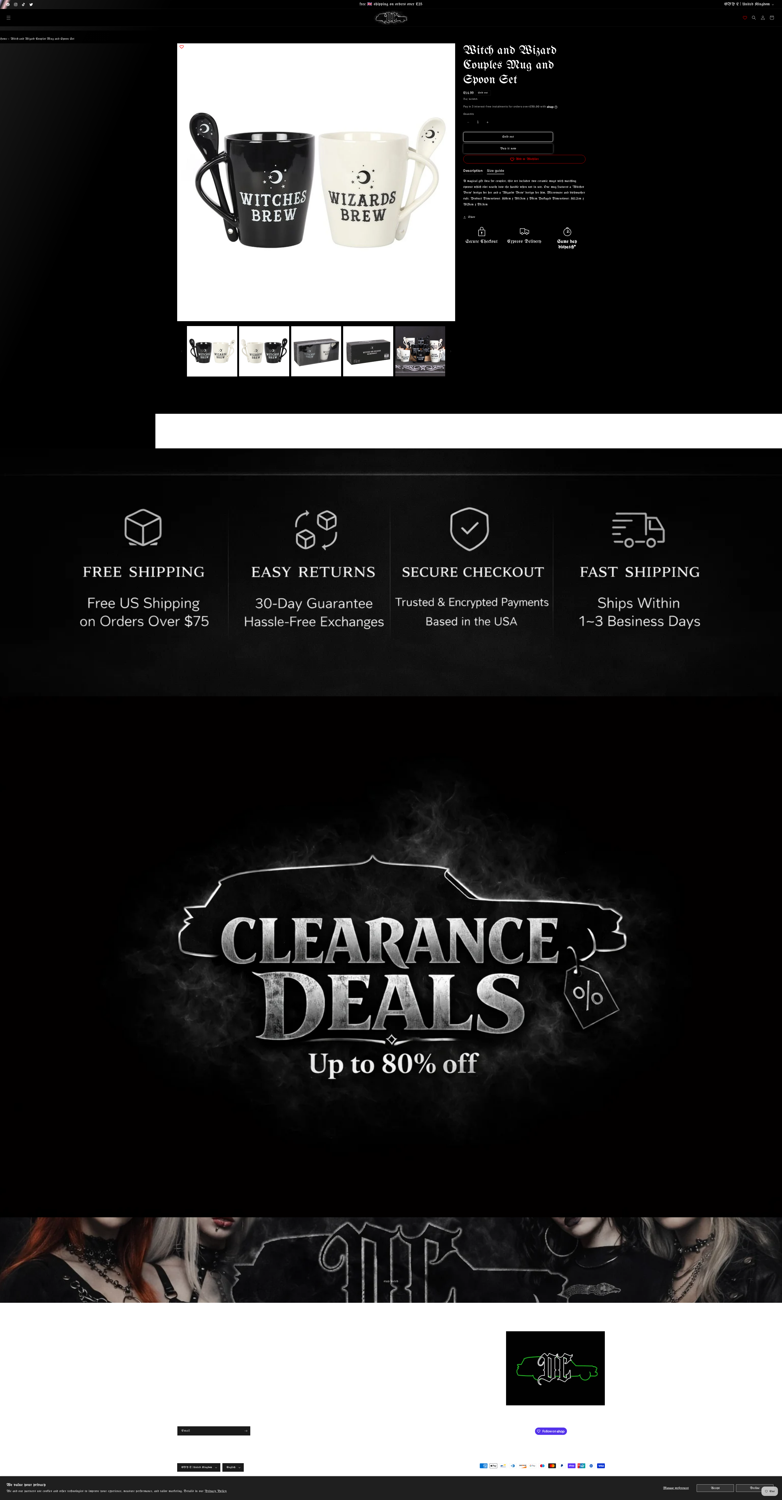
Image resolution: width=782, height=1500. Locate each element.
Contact (182, 1355)
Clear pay (290, 1362)
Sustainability (293, 1348)
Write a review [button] (426, 432)
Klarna (288, 1355)
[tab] (473, 171)
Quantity (468, 114)
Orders (288, 1370)
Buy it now (508, 148)
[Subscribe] (245, 1431)
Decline (755, 1488)
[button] (8, 17)
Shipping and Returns (191, 1341)
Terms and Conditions (191, 1348)
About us (183, 1384)
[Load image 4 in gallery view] (368, 351)
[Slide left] (181, 351)
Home (3, 39)
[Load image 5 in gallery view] (420, 351)
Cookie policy (292, 1384)
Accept (715, 1488)
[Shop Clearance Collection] (391, 956)
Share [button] (471, 217)
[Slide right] (450, 351)
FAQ (180, 1362)
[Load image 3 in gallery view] (316, 351)
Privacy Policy (216, 1491)
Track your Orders (188, 1377)
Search (181, 1334)
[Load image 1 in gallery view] (212, 351)
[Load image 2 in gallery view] (264, 351)
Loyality (289, 1334)
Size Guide (184, 1370)
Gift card (289, 1341)
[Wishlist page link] (745, 18)
